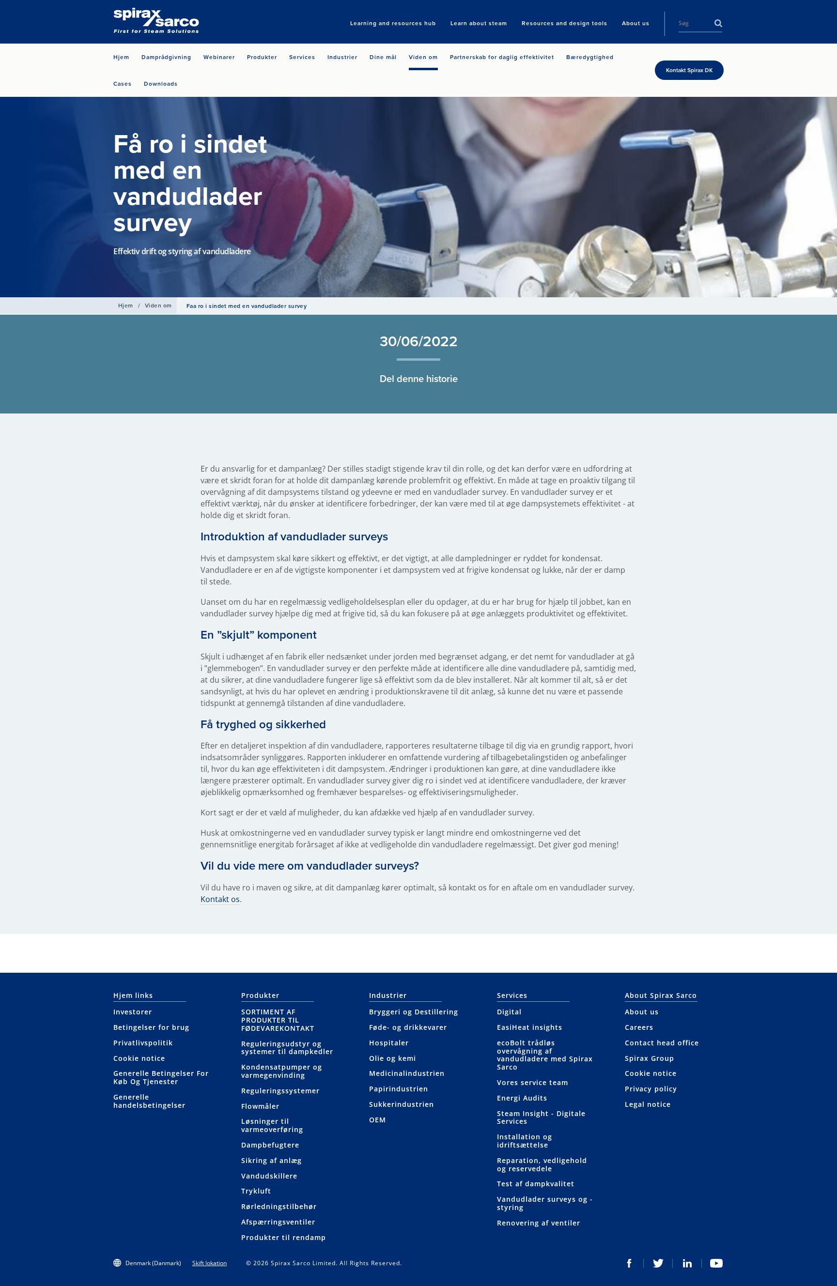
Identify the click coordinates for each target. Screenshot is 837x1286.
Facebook (629, 1263)
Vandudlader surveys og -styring (545, 1203)
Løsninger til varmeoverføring (272, 1125)
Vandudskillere (269, 1175)
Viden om (158, 305)
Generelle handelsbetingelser (149, 1101)
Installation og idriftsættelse (524, 1140)
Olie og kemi (392, 1058)
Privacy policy (651, 1088)
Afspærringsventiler (278, 1221)
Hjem (125, 305)
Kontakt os (220, 899)
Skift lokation (209, 1263)
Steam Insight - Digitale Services (541, 1117)
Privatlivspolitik (143, 1042)
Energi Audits (522, 1097)
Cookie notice (139, 1058)
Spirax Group (649, 1058)
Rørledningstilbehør (279, 1206)
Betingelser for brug (151, 1027)
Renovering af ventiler (538, 1222)
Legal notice (648, 1104)
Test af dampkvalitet (535, 1183)
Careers (639, 1027)
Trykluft (256, 1190)
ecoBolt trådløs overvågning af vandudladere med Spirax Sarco (545, 1055)
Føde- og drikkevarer (408, 1027)
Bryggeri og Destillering (413, 1011)
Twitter (658, 1263)
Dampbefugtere (270, 1144)
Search (718, 23)
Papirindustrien (398, 1088)
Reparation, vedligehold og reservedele (542, 1164)
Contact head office (662, 1042)
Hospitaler (389, 1042)
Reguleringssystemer (280, 1090)
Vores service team (532, 1082)
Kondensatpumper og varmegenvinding (281, 1071)
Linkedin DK (687, 1263)
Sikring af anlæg (271, 1160)
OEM (377, 1119)
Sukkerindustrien (401, 1104)
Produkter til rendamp (283, 1237)
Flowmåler (260, 1106)
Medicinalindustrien (407, 1073)
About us (642, 1011)
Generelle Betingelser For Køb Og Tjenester (161, 1077)
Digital (509, 1011)
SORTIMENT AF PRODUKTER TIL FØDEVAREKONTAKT (277, 1020)
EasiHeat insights (529, 1027)
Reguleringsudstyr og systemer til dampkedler (287, 1047)
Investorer (132, 1011)
